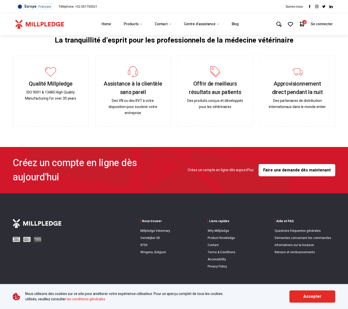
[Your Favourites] (290, 24)
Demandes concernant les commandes (303, 238)
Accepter (312, 296)
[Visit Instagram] (316, 6)
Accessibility (217, 259)
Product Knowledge (221, 238)
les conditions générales (86, 299)
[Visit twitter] (324, 6)
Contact (161, 24)
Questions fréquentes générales (298, 231)
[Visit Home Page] (39, 24)
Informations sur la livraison (294, 245)
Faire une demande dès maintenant (297, 170)
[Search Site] (279, 24)
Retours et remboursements (295, 252)
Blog (235, 24)
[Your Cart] (302, 24)
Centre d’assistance (200, 24)
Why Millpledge (218, 231)
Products (131, 24)
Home (106, 24)
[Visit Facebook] (309, 6)
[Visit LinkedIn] (331, 6)
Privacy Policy (217, 266)
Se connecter (322, 24)
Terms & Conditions (221, 252)
